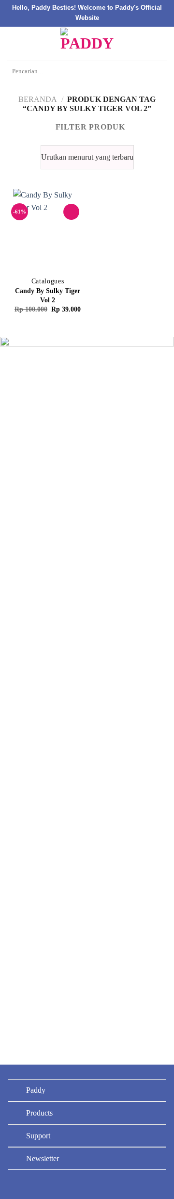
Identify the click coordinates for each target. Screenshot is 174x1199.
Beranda (37, 99)
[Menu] (13, 43)
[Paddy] (87, 43)
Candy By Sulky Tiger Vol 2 (47, 295)
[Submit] (156, 72)
